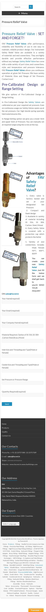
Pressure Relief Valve (18, 34)
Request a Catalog (33, 595)
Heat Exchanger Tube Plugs (18, 556)
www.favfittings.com (30, 464)
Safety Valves (34, 102)
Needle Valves (14, 567)
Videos (11, 595)
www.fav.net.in (15, 464)
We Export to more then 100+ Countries (17, 516)
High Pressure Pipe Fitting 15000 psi (20, 549)
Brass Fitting (13, 553)
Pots (21, 574)
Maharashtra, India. (9, 500)
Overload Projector (21, 588)
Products (5, 428)
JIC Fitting (28, 546)
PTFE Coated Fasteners (17, 591)
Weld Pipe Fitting (28, 565)
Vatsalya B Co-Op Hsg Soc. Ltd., (19, 488)
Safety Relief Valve (28, 61)
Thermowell (24, 586)
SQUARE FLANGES (15, 565)
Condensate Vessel (15, 577)
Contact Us (6, 436)
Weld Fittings (23, 553)
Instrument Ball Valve (28, 567)
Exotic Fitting (15, 551)
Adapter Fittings (33, 553)
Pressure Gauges (32, 591)
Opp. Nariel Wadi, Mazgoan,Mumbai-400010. (18, 496)
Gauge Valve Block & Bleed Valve (28, 570)
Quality (4, 432)
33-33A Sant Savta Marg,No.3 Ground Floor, (18, 492)
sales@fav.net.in (12, 294)
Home (4, 424)
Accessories (15, 586)
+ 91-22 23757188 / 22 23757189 (23, 452)
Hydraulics (36, 577)
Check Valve (13, 570)
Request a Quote (20, 595)
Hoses (23, 584)
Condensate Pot (29, 574)
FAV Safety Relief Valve (35, 183)
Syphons (32, 588)
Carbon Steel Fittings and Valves (25, 560)
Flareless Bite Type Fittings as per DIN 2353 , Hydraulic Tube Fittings (23, 563)
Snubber (11, 588)
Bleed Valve (13, 572)
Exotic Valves (14, 574)
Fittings (17, 544)
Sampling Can (27, 577)
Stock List (23, 593)
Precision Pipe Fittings (17, 546)
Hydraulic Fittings (27, 551)
